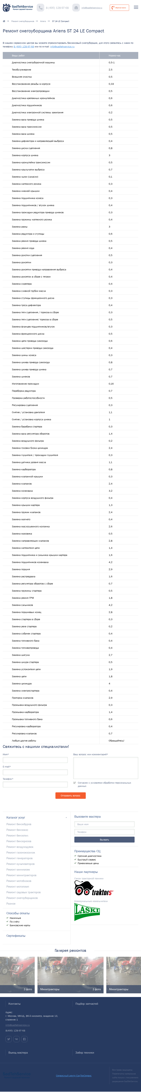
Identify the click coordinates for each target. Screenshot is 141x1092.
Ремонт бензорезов (18, 841)
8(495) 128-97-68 (15, 1030)
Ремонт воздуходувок (19, 846)
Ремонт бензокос (17, 829)
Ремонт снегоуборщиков (22, 21)
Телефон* (8, 778)
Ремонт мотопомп (17, 886)
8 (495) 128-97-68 (57, 7)
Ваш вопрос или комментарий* (90, 754)
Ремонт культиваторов (20, 863)
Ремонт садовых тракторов (23, 892)
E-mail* (7, 766)
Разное (10, 903)
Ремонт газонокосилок (20, 852)
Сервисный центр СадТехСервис (74, 1075)
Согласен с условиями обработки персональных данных (104, 784)
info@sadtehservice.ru (92, 7)
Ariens (43, 21)
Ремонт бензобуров (18, 824)
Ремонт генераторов (19, 858)
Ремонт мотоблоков (18, 880)
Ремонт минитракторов (21, 875)
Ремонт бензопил (17, 835)
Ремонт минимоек (18, 869)
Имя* (6, 754)
